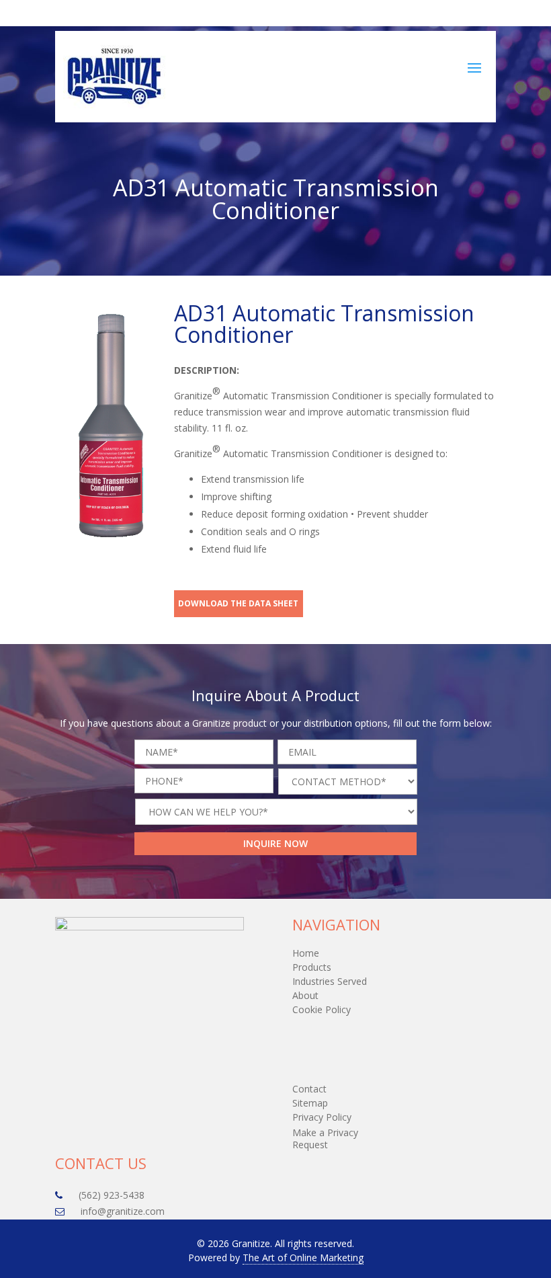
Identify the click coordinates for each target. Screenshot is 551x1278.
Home (305, 953)
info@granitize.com (449, 13)
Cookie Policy (321, 1009)
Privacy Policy (321, 1117)
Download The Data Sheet (238, 603)
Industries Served (329, 981)
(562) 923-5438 (339, 13)
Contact (309, 1088)
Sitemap (310, 1102)
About (305, 995)
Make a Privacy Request (325, 1138)
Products (311, 967)
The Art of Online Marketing (303, 1257)
